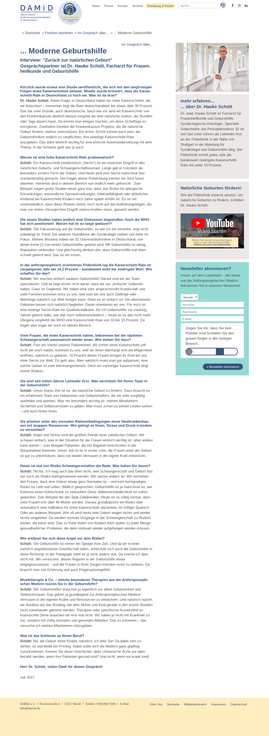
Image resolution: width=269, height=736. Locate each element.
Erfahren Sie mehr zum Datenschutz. (212, 244)
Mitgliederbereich (195, 704)
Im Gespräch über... (137, 44)
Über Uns (156, 704)
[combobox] (199, 5)
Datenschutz (239, 704)
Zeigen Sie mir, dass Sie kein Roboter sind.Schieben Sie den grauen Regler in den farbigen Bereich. (210, 336)
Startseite (173, 704)
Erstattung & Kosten (160, 6)
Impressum (218, 704)
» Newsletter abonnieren (223, 366)
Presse (108, 6)
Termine (137, 6)
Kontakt (123, 6)
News (96, 6)
